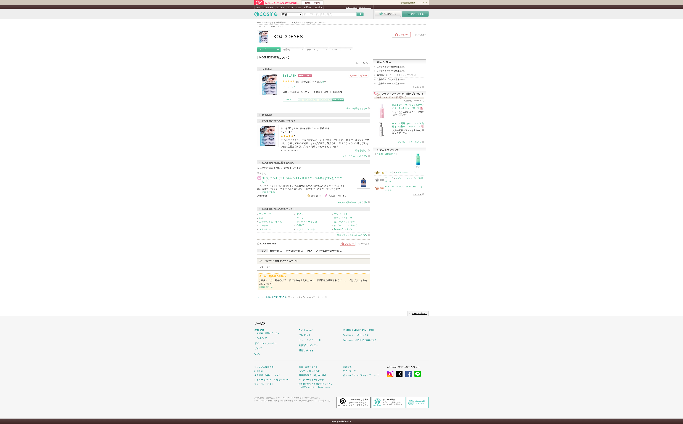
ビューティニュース (310, 340)
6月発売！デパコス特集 (391, 83)
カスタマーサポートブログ (311, 379)
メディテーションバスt (406, 172)
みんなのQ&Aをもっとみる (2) (352, 202)
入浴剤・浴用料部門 (386, 154)
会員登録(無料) (408, 2)
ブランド (280, 7)
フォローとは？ (419, 35)
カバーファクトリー (344, 221)
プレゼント (305, 334)
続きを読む (360, 150)
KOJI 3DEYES (268, 243)
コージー (263, 225)
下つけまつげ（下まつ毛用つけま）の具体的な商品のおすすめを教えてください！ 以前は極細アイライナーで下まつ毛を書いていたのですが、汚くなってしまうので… (301, 187)
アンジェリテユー (343, 214)
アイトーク (302, 214)
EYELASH (290, 75)
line (417, 374)
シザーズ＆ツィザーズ (345, 225)
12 (326, 128)
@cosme (267, 331)
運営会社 (347, 367)
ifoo (261, 218)
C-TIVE (300, 225)
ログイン (422, 2)
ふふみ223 (286, 128)
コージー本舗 (263, 297)
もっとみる (417, 87)
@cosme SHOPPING (359, 329)
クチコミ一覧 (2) (294, 250)
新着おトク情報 (312, 3)
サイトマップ (349, 371)
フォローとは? (363, 244)
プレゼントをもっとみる (409, 142)
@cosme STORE (357, 334)
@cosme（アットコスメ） (315, 297)
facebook (408, 374)
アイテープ (265, 214)
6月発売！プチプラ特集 (391, 79)
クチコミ (312, 49)
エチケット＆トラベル (270, 221)
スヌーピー (265, 229)
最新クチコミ (306, 350)
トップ (262, 49)
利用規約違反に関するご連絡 (312, 375)
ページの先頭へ (419, 313)
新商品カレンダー (309, 345)
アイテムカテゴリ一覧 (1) (329, 250)
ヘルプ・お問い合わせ (309, 371)
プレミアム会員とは (264, 367)
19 (322, 82)
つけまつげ (289, 87)
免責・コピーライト (308, 367)
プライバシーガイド (264, 384)
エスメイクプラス (343, 218)
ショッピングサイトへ (305, 75)
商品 (286, 49)
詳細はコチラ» (266, 287)
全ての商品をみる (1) (356, 108)
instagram (390, 374)
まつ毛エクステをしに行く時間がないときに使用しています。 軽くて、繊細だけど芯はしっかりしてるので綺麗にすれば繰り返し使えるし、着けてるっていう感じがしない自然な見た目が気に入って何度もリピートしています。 (325, 143)
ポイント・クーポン (265, 343)
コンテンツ (336, 49)
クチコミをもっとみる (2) (354, 156)
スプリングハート (306, 229)
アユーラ (389, 172)
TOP (258, 7)
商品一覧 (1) (276, 250)
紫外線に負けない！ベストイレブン (396, 75)
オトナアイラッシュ (307, 221)
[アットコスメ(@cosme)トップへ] (265, 15)
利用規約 (258, 371)
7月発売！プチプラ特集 (391, 71)
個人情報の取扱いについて (267, 375)
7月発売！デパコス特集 (391, 67)
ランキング (268, 7)
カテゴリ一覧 (351, 7)
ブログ (290, 7)
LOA (387, 186)
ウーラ (300, 218)
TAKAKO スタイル (343, 229)
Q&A (299, 7)
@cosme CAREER (361, 340)
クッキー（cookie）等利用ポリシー (271, 379)
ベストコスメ (365, 7)
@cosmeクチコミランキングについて (361, 375)
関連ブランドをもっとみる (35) (352, 235)
